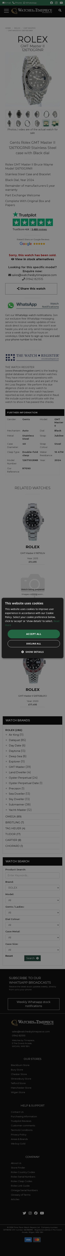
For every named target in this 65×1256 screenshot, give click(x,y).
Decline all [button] (33, 643)
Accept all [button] (33, 634)
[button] (32, 652)
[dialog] (32, 628)
